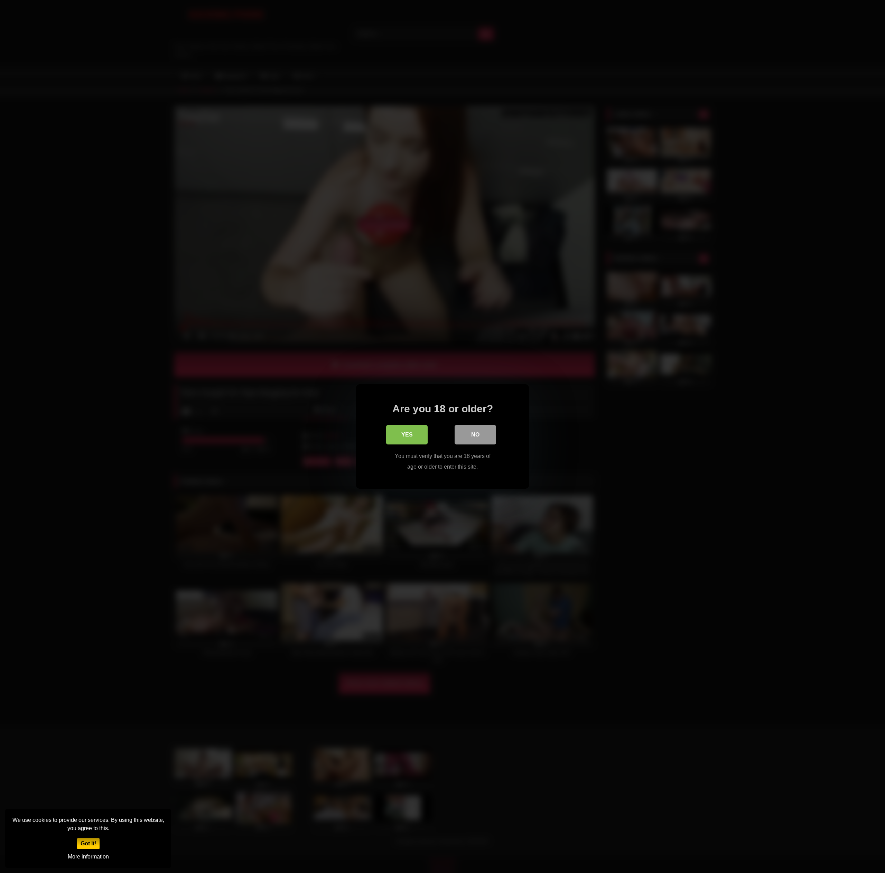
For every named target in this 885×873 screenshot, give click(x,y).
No (475, 435)
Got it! (88, 843)
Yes (407, 435)
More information (88, 857)
